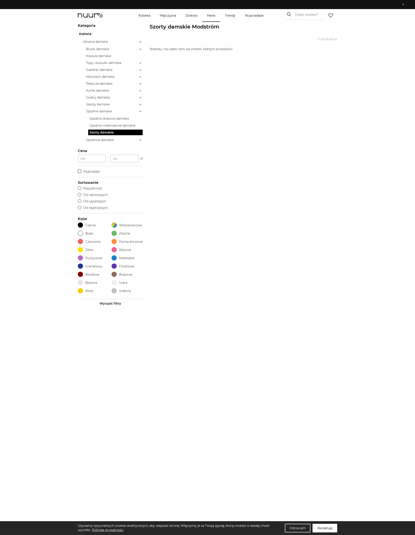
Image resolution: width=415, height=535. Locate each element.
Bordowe (92, 274)
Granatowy (93, 266)
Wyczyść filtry (110, 303)
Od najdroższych (95, 208)
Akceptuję (324, 528)
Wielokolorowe (130, 225)
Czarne (90, 225)
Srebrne (125, 291)
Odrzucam (298, 528)
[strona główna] (97, 15)
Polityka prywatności (108, 530)
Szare (123, 283)
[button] (204, 4)
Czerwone (92, 242)
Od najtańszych (94, 201)
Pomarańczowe (131, 242)
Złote (89, 291)
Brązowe (125, 274)
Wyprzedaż (91, 171)
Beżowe (91, 283)
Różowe (125, 250)
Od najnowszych (95, 195)
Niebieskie (126, 258)
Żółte (89, 250)
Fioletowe (126, 266)
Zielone (124, 233)
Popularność (92, 188)
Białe (89, 233)
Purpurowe (93, 258)
